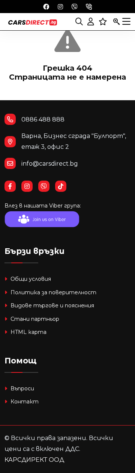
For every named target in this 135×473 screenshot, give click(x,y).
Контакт (24, 401)
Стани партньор (34, 319)
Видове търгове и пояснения (51, 305)
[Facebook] (46, 6)
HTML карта (27, 332)
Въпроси (21, 388)
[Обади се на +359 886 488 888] (88, 6)
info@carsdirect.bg (49, 163)
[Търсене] (79, 22)
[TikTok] (63, 186)
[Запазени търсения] (116, 22)
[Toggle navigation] (126, 22)
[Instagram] (60, 6)
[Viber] (74, 6)
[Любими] (103, 22)
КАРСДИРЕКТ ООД (34, 459)
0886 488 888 (42, 119)
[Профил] (90, 22)
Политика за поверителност (52, 292)
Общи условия (30, 279)
